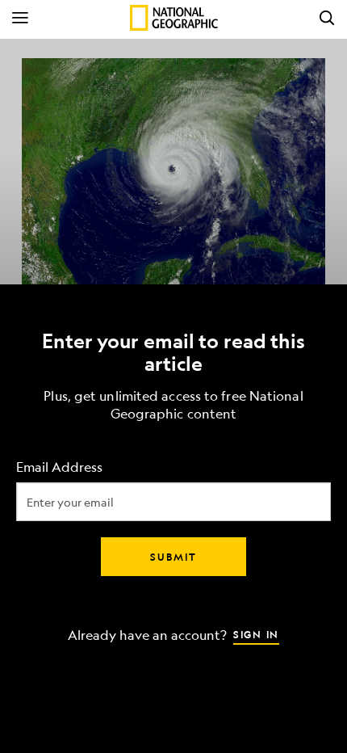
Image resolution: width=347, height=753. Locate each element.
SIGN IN (256, 634)
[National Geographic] (174, 18)
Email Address (59, 467)
